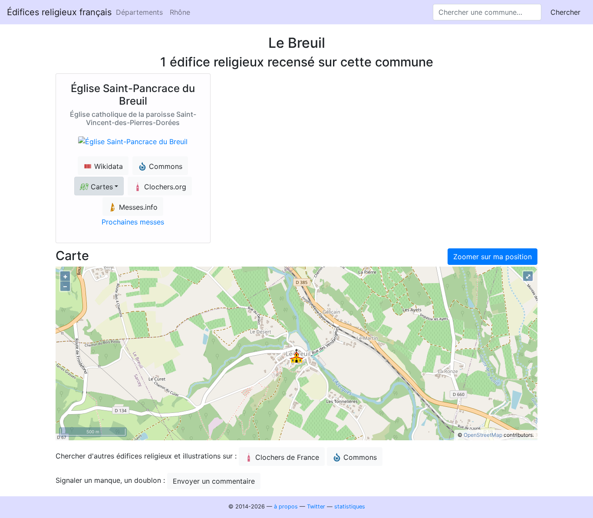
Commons (360, 457)
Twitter (316, 506)
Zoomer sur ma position (492, 256)
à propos (286, 506)
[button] (99, 186)
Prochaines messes (133, 222)
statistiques (349, 506)
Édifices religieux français (59, 12)
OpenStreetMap (483, 435)
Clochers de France (287, 457)
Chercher (565, 12)
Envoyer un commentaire (214, 481)
